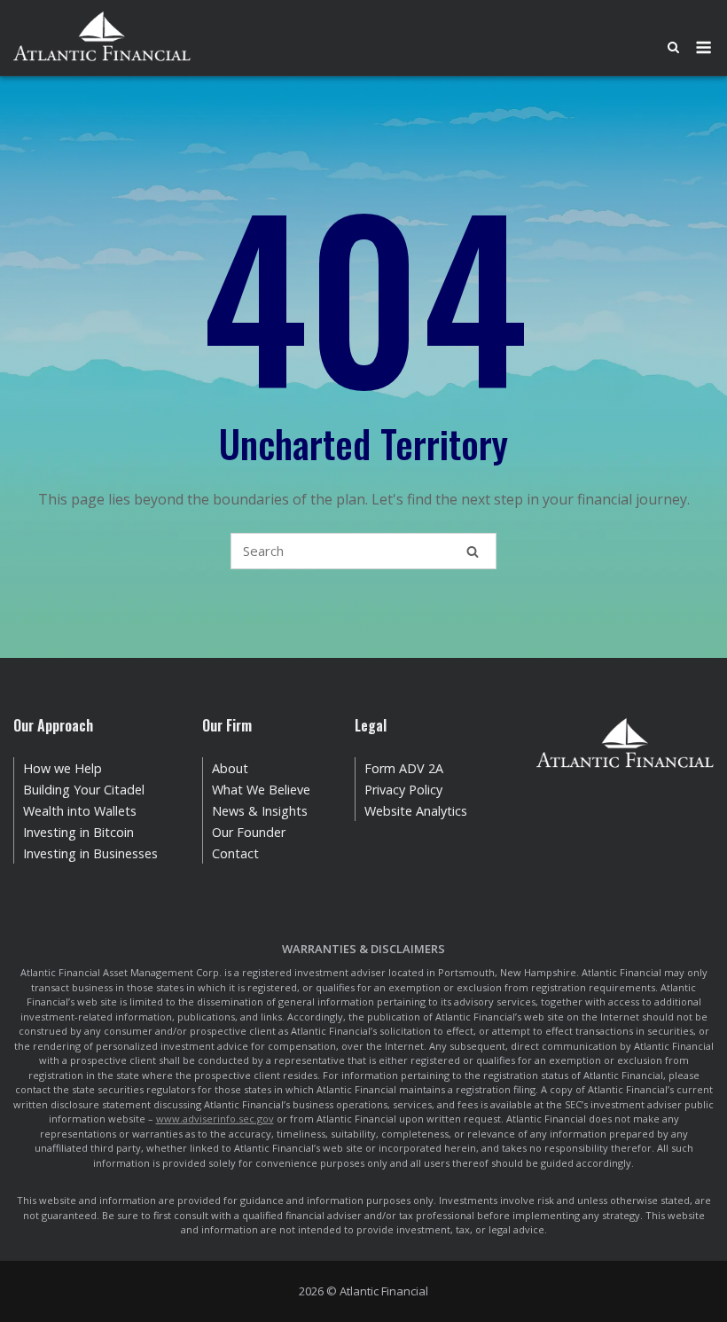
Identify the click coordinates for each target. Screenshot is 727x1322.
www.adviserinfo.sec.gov (215, 1118)
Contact (235, 853)
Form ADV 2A (403, 768)
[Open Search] (673, 48)
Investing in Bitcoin (78, 832)
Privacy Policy (403, 789)
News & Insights (260, 810)
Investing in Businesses (90, 853)
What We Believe (261, 789)
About (230, 768)
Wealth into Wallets (80, 810)
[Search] (472, 551)
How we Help (62, 768)
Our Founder (248, 832)
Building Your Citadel (84, 789)
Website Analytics (415, 810)
